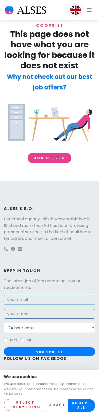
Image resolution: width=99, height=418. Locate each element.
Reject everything (25, 404)
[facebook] (13, 249)
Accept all (81, 405)
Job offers (49, 158)
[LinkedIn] (20, 249)
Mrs (13, 340)
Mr (29, 340)
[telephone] (6, 249)
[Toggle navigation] (89, 10)
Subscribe (49, 352)
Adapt (57, 405)
